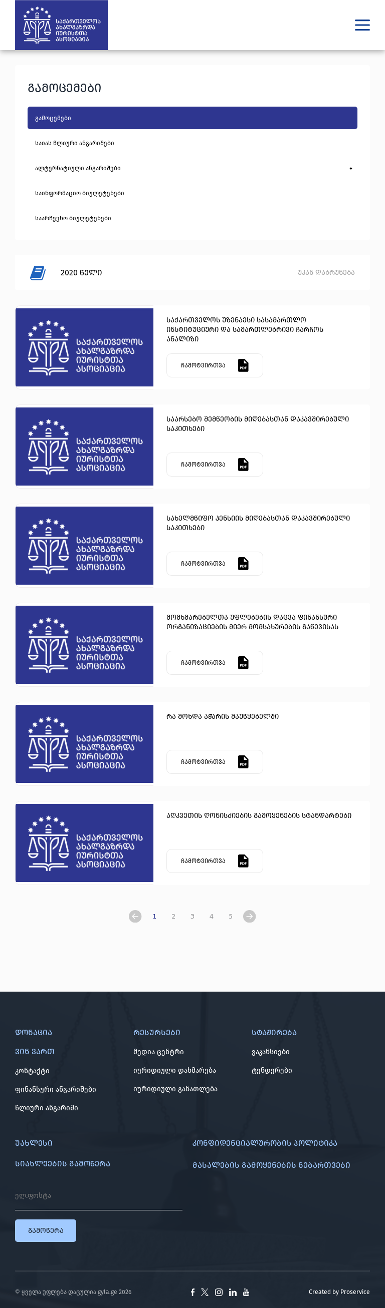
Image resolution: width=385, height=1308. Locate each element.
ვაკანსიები (271, 1052)
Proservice (355, 1291)
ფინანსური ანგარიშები (55, 1089)
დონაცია (33, 1032)
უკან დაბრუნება (326, 272)
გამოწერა (46, 1230)
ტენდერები (272, 1070)
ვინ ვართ (35, 1051)
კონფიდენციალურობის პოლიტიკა (264, 1143)
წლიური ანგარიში (46, 1108)
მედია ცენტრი (158, 1052)
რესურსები (156, 1032)
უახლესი (34, 1143)
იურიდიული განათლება (175, 1089)
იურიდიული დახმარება (174, 1070)
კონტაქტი (32, 1071)
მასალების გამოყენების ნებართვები (271, 1165)
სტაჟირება (274, 1032)
